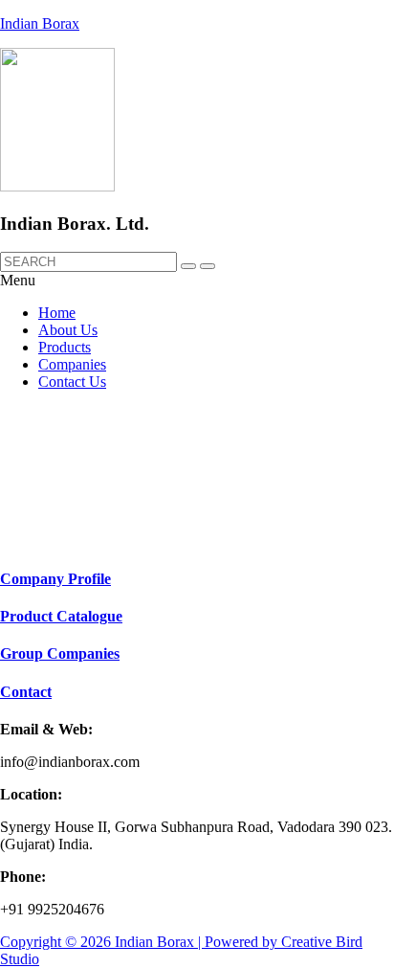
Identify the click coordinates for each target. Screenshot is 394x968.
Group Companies (60, 653)
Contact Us (72, 381)
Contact (26, 692)
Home (57, 312)
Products (64, 347)
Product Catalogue (61, 616)
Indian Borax (39, 23)
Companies (72, 364)
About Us (68, 330)
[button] (197, 280)
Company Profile (55, 579)
